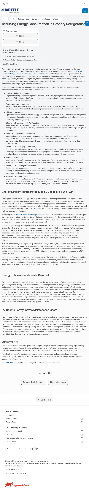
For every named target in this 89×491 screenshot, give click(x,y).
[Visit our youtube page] (37, 449)
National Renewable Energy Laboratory (31, 215)
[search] (85, 3)
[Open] (85, 10)
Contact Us (10, 415)
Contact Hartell (7, 363)
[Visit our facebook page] (25, 449)
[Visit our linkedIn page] (31, 449)
